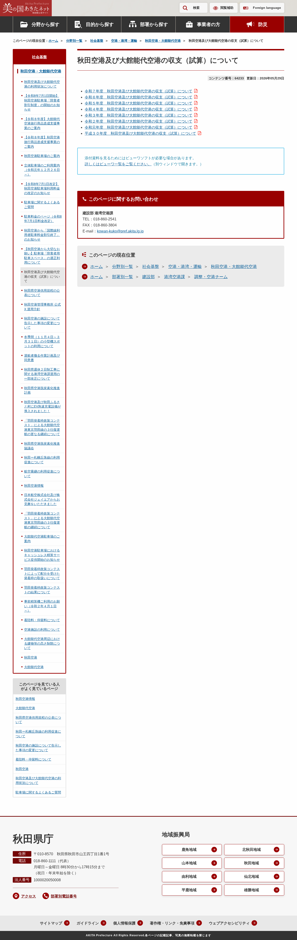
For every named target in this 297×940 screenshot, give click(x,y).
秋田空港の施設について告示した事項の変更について (42, 323)
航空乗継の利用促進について (42, 474)
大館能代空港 (34, 667)
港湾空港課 (174, 276)
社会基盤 (96, 40)
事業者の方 (208, 24)
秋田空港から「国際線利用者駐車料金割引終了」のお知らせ (42, 234)
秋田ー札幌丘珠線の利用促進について (42, 460)
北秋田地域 (251, 850)
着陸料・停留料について (42, 620)
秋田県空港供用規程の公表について (42, 293)
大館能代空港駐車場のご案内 (42, 539)
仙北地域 (251, 876)
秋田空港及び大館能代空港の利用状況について (42, 84)
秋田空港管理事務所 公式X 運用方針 (42, 307)
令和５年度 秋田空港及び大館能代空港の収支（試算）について (138, 103)
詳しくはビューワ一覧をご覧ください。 (118, 164)
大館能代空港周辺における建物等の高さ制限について (42, 643)
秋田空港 (30, 657)
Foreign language (267, 8)
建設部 (148, 276)
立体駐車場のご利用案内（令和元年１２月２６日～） (42, 169)
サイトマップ (51, 923)
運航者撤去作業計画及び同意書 (42, 358)
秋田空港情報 (34, 485)
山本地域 (189, 863)
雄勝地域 (251, 890)
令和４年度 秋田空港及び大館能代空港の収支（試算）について (138, 109)
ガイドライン (88, 923)
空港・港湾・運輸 (124, 40)
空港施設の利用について (42, 629)
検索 (196, 8)
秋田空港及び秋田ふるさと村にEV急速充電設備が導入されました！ (42, 406)
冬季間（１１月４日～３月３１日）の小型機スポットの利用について (42, 341)
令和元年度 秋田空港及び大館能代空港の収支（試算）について (138, 127)
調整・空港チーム (211, 276)
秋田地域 (251, 863)
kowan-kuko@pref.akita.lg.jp (120, 231)
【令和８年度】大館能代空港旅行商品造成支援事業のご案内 (42, 123)
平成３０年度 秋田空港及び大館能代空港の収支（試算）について (140, 133)
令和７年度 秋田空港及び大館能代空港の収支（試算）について (138, 91)
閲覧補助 (226, 8)
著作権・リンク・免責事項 (172, 923)
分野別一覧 (74, 40)
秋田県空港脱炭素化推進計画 (42, 390)
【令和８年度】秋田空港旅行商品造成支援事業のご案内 (42, 141)
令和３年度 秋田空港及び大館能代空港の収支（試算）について (138, 115)
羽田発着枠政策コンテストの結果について (42, 590)
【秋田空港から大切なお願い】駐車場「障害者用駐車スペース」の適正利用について (42, 255)
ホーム (53, 40)
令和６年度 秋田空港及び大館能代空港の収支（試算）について (138, 97)
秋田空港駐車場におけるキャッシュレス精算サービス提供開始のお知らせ (42, 554)
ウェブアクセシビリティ (229, 923)
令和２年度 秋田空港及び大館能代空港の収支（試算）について (138, 121)
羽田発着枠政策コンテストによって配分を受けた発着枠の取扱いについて (42, 573)
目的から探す (100, 24)
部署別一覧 (122, 276)
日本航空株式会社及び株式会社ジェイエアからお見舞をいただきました (42, 499)
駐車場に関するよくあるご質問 (42, 204)
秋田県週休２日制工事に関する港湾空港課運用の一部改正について (42, 374)
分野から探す (45, 24)
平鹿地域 (189, 890)
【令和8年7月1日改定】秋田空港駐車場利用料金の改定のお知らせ (42, 188)
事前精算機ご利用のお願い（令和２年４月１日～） (42, 606)
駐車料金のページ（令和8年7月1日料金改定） (43, 219)
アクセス (28, 896)
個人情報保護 (124, 923)
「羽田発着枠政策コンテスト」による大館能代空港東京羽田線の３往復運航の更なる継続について (42, 427)
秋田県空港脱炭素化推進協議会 (42, 446)
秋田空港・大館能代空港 (163, 40)
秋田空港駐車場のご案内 (42, 156)
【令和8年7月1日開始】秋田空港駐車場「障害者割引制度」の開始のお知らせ (42, 102)
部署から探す (154, 24)
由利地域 (189, 876)
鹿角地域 (189, 850)
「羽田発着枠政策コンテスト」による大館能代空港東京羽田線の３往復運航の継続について (42, 520)
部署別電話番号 (64, 896)
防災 (263, 24)
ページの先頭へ (284, 930)
